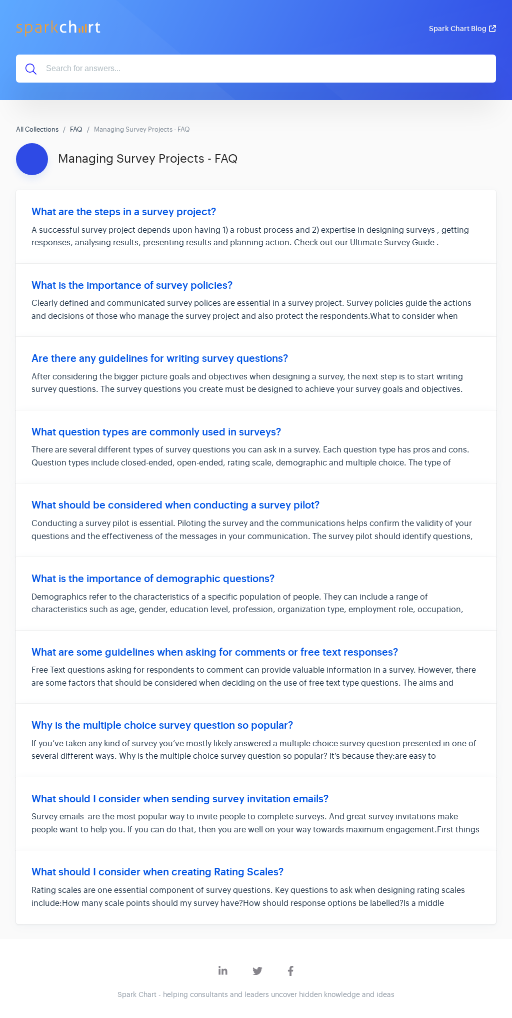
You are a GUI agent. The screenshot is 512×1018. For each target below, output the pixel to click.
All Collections (37, 129)
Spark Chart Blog (457, 28)
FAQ (76, 129)
